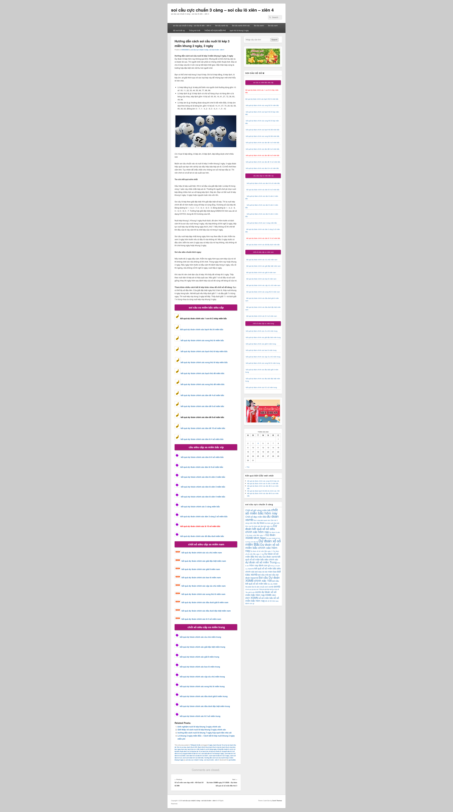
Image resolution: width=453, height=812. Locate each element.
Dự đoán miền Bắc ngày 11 (256, 535)
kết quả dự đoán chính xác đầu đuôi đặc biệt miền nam (206, 610)
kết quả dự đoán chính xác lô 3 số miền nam (201, 619)
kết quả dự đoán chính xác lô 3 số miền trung (200, 716)
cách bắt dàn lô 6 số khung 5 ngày (212, 753)
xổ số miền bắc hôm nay (262, 599)
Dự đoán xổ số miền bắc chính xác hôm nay (262, 547)
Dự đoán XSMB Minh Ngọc (260, 536)
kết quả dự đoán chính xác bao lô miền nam (201, 577)
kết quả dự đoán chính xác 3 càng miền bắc (199, 506)
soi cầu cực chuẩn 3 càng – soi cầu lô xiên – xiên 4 (222, 10)
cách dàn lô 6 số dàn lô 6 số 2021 (197, 756)
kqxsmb (251, 568)
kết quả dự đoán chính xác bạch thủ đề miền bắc (202, 373)
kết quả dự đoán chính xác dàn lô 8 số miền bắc (201, 467)
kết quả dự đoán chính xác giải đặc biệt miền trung (202, 646)
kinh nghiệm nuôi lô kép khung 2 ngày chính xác (199, 726)
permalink (232, 760)
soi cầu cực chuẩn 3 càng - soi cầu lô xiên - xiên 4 (207, 50)
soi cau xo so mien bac (266, 571)
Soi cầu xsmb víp (221, 25)
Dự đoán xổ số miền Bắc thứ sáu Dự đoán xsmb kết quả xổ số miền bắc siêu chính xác (262, 556)
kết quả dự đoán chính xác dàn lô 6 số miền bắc (202, 457)
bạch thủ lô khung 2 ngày (239, 30)
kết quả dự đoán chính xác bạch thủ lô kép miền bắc (204, 351)
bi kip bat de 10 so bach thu (199, 751)
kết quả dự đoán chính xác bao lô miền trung (200, 666)
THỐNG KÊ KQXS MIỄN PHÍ (215, 30)
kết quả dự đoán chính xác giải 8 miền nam (201, 569)
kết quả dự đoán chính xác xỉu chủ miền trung (200, 637)
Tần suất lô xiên (250, 592)
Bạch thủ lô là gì (203, 747)
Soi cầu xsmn (259, 25)
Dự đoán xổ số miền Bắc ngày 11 (261, 551)
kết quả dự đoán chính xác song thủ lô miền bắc (202, 340)
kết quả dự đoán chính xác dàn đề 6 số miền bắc (202, 406)
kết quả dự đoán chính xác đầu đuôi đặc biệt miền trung (205, 706)
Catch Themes (277, 800)
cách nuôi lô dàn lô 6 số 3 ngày (219, 756)
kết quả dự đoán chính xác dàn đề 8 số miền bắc (202, 417)
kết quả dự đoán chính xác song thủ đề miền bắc (202, 384)
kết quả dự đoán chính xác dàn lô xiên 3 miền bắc (202, 486)
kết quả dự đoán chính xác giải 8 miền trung (199, 656)
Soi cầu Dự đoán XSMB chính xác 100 (262, 578)
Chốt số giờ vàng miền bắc (258, 510)
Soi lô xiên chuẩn (258, 586)
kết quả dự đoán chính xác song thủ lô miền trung (202, 686)
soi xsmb (269, 586)
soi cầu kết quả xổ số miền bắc (262, 582)
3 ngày (210, 745)
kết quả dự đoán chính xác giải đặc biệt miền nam (204, 561)
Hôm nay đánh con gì (259, 565)
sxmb (277, 586)
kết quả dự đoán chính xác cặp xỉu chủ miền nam (204, 585)
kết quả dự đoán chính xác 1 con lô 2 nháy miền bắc (203, 318)
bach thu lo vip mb (215, 747)
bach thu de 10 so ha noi (221, 745)
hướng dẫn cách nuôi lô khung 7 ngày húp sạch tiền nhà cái (204, 732)
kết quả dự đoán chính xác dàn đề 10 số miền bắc (203, 428)
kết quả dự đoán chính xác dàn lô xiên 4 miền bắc (202, 496)
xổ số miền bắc (266, 597)
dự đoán (261, 522)
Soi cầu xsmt (273, 25)
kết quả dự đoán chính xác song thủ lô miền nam (203, 594)
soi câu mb (263, 574)
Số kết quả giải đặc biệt (251, 589)
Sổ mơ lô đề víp (179, 30)
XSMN (254, 597)
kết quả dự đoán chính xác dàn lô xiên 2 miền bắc (202, 477)
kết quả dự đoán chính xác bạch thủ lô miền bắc (201, 329)
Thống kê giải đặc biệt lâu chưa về (269, 589)
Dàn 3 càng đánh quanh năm (262, 520)
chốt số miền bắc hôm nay (261, 511)
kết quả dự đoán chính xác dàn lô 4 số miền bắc (202, 439)
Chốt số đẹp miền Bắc (255, 516)
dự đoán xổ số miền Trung (261, 562)
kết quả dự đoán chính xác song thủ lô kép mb (263, 481)
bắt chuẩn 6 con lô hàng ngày (207, 749)
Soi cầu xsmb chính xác (241, 25)
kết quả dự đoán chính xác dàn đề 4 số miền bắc (202, 395)
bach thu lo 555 (192, 747)
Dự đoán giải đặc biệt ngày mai (262, 526)
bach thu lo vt (192, 749)
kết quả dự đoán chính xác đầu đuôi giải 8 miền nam (205, 602)
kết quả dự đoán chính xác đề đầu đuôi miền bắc (201, 536)
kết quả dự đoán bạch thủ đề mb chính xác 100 (263, 491)
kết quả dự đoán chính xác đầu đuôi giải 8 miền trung (204, 696)
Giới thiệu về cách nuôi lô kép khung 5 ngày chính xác (202, 729)
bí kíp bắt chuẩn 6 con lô (225, 749)
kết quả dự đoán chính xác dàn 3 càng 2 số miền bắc (203, 516)
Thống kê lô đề (194, 30)
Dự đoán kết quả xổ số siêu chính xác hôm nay (261, 528)
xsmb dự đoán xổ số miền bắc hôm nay (260, 593)
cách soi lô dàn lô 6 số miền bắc (193, 758)
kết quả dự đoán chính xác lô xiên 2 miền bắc (262, 483)
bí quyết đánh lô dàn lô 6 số (191, 753)
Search (274, 39)
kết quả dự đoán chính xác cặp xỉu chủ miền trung (202, 676)
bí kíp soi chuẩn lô (215, 751)
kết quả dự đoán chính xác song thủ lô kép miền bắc (204, 362)
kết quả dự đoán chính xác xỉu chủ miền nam (202, 552)
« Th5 (247, 467)
